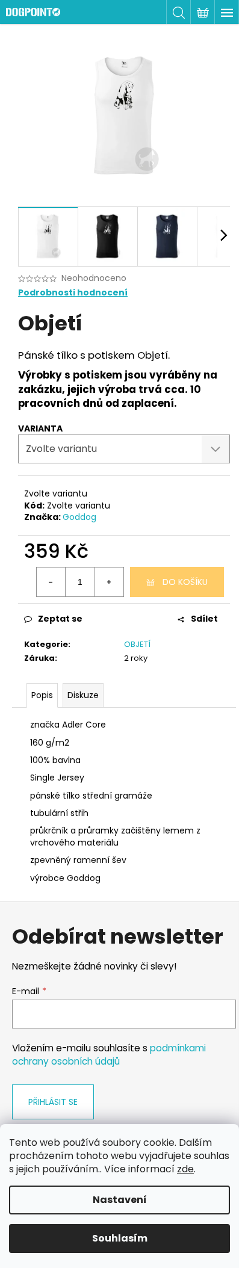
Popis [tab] (42, 695)
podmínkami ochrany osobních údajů (109, 1055)
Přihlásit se (53, 1102)
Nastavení (120, 1200)
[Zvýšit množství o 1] (109, 582)
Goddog (79, 517)
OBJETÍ (137, 644)
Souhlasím (119, 1238)
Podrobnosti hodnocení (73, 292)
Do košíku (185, 582)
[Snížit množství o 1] (51, 582)
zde (185, 1169)
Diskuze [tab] (83, 695)
